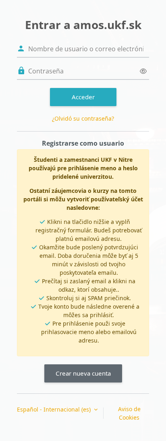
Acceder (83, 97)
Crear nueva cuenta (83, 373)
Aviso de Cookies (129, 413)
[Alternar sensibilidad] (143, 71)
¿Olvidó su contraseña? (83, 118)
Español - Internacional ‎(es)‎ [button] (54, 409)
